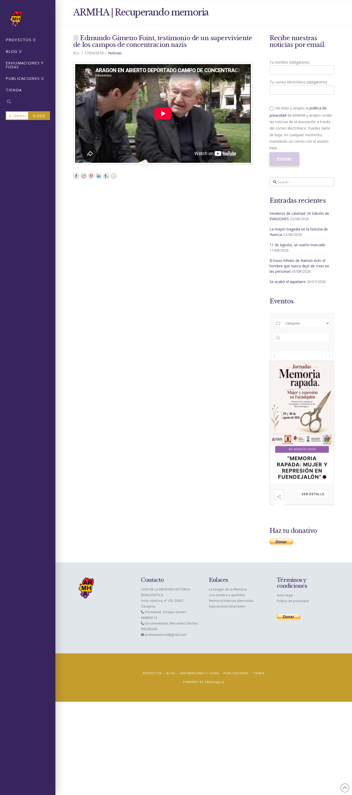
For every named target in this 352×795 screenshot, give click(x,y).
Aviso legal (285, 604)
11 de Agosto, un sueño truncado (297, 244)
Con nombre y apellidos (227, 604)
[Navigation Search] (27, 102)
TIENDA (259, 682)
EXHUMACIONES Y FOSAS (199, 682)
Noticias (115, 52)
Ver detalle (312, 505)
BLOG (170, 682)
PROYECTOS (152, 682)
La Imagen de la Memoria (228, 598)
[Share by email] (114, 176)
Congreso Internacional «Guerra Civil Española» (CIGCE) (302, 475)
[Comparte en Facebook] (76, 176)
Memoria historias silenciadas (231, 610)
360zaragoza (214, 691)
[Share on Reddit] (84, 176)
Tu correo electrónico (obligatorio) (298, 82)
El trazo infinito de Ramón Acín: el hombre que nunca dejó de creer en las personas (299, 266)
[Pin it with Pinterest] (91, 176)
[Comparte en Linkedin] (99, 176)
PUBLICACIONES (235, 682)
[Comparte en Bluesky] (106, 176)
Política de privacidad (293, 610)
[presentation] (274, 356)
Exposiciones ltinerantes (227, 615)
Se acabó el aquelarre (288, 281)
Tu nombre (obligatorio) (289, 62)
